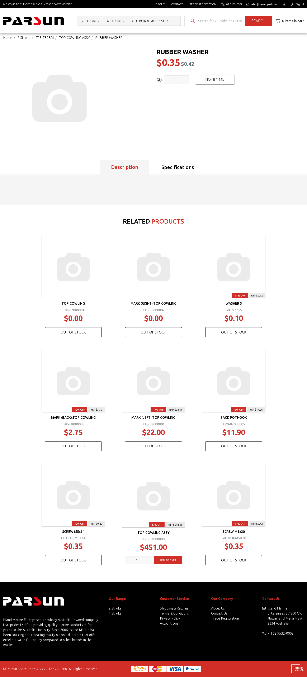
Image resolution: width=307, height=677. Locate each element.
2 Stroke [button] (89, 21)
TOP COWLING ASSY (153, 532)
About (160, 4)
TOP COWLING (73, 303)
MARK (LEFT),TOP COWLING (153, 417)
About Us (218, 608)
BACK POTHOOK (234, 417)
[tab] (124, 167)
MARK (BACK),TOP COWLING (73, 417)
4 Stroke (115, 613)
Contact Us (219, 613)
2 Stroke (115, 608)
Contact (177, 4)
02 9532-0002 (283, 633)
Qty (159, 79)
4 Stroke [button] (114, 21)
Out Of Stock (73, 332)
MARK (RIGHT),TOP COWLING (153, 303)
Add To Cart (168, 560)
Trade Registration (203, 4)
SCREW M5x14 (73, 531)
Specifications (177, 167)
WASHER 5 (234, 303)
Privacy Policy (170, 618)
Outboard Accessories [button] (152, 21)
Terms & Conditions (174, 613)
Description (124, 167)
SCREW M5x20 (234, 531)
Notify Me (214, 79)
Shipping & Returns (174, 608)
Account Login (170, 623)
